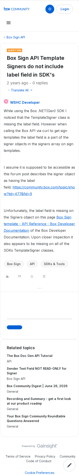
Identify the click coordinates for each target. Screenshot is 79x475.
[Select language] (49, 9)
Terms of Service (18, 456)
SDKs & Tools (54, 264)
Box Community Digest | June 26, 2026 (37, 386)
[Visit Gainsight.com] (39, 447)
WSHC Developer (25, 102)
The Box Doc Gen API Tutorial (29, 356)
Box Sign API (16, 37)
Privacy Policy (45, 456)
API (32, 264)
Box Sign (14, 264)
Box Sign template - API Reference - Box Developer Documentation (39, 224)
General (12, 391)
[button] (64, 9)
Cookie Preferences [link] (39, 473)
